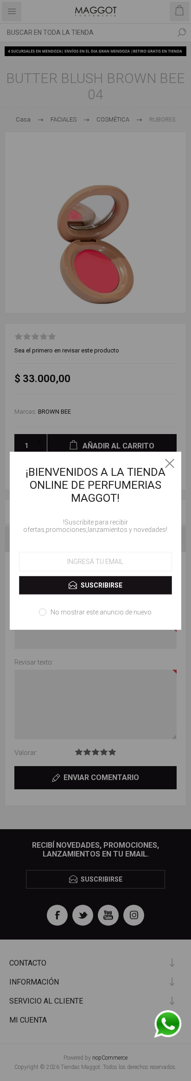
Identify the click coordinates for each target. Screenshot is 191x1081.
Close (169, 463)
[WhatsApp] (168, 1025)
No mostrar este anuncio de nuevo (101, 612)
